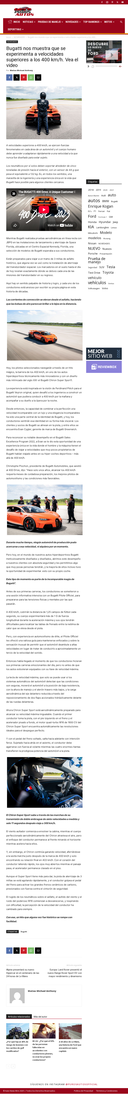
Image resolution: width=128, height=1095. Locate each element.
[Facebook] (102, 2)
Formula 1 (102, 217)
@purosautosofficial (82, 1084)
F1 (95, 211)
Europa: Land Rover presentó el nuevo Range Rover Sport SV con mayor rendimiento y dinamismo (65, 973)
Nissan (92, 243)
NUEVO (94, 248)
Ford (92, 216)
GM (111, 216)
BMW (105, 201)
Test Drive (94, 272)
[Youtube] (122, 2)
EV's (89, 211)
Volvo (105, 288)
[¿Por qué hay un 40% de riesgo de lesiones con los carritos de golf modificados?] (17, 1031)
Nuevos (107, 248)
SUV (101, 267)
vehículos (97, 282)
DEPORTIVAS (14, 29)
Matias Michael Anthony (21, 70)
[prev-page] (8, 1066)
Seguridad (92, 267)
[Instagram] (107, 2)
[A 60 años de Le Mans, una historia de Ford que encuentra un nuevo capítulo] (70, 1031)
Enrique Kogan (100, 206)
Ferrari (101, 211)
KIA (91, 226)
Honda (92, 222)
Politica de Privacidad (83, 1091)
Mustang (106, 238)
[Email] (38, 77)
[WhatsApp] (31, 77)
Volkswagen (94, 288)
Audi (103, 195)
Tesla (110, 266)
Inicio (8, 37)
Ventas (111, 283)
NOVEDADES (72, 21)
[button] (121, 22)
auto (112, 194)
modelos (94, 238)
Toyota (108, 272)
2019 (98, 189)
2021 (112, 190)
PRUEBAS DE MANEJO (49, 21)
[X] (117, 2)
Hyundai (105, 222)
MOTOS (108, 21)
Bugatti (24, 931)
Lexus (114, 227)
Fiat (108, 211)
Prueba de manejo (96, 260)
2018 (91, 189)
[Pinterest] (112, 2)
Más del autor (40, 1016)
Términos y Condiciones (106, 1091)
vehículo (94, 277)
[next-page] (13, 1066)
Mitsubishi (93, 233)
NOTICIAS (28, 21)
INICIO (16, 21)
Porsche (93, 253)
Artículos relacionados (19, 1016)
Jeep (115, 222)
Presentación (106, 253)
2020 (105, 190)
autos (94, 200)
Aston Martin (93, 195)
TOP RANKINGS (91, 21)
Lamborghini (102, 227)
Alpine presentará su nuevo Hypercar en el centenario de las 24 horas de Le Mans (22, 973)
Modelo (106, 232)
